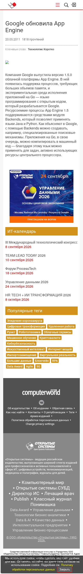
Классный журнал (53, 499)
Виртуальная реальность (58, 355)
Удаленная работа (61, 326)
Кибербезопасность (21, 343)
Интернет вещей (60, 349)
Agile (29, 366)
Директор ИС (25, 493)
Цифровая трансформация (26, 326)
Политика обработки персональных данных (40, 420)
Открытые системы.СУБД (43, 488)
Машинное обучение (21, 338)
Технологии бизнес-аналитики (40, 515)
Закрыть (64, 569)
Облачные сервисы (57, 332)
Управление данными (51, 510)
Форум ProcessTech (20, 268)
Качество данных (49, 520)
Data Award (15, 366)
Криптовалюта (50, 338)
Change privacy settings (40, 424)
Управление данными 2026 (26, 281)
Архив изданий (40, 416)
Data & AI (23, 520)
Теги (71, 412)
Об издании (41, 408)
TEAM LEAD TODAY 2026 (25, 255)
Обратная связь (62, 408)
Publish (21, 499)
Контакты (34, 412)
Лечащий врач (59, 493)
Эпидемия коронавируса (24, 320)
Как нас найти (15, 412)
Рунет (11, 332)
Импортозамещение (21, 355)
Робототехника (29, 332)
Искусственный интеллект (26, 349)
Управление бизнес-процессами (40, 530)
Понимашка (42, 504)
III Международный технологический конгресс (41, 242)
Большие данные (19, 360)
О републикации (54, 412)
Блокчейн (42, 360)
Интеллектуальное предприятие (40, 525)
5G (38, 366)
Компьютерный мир (43, 482)
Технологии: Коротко (41, 49)
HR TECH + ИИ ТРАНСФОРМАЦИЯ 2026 (38, 295)
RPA (55, 360)
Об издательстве (19, 408)
